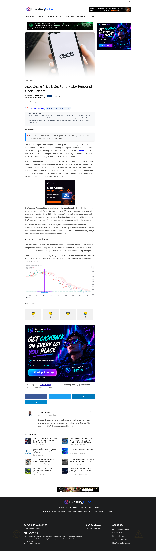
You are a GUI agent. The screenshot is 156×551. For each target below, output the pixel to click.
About (51, 2)
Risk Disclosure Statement (32, 543)
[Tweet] (30, 102)
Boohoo (80, 151)
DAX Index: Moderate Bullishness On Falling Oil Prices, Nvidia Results (81, 460)
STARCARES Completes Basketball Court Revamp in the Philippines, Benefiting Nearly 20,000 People (80, 440)
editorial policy (45, 385)
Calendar (44, 2)
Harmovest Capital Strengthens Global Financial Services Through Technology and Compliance (80, 470)
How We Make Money (121, 543)
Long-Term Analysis (83, 17)
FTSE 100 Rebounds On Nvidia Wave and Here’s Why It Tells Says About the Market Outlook (45, 440)
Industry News (69, 17)
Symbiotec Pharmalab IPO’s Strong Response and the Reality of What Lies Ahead (45, 451)
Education (30, 2)
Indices (35, 444)
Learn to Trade (74, 453)
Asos (33, 303)
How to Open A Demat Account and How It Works (81, 450)
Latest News (91, 2)
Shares (49, 96)
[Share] (35, 102)
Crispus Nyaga (44, 412)
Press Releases (74, 444)
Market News (30, 17)
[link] (129, 1)
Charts (37, 2)
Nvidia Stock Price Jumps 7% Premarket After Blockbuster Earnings (42, 470)
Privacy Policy (59, 2)
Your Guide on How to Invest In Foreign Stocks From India (43, 460)
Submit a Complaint (120, 539)
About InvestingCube (120, 529)
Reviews (58, 17)
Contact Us (69, 2)
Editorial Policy (80, 2)
